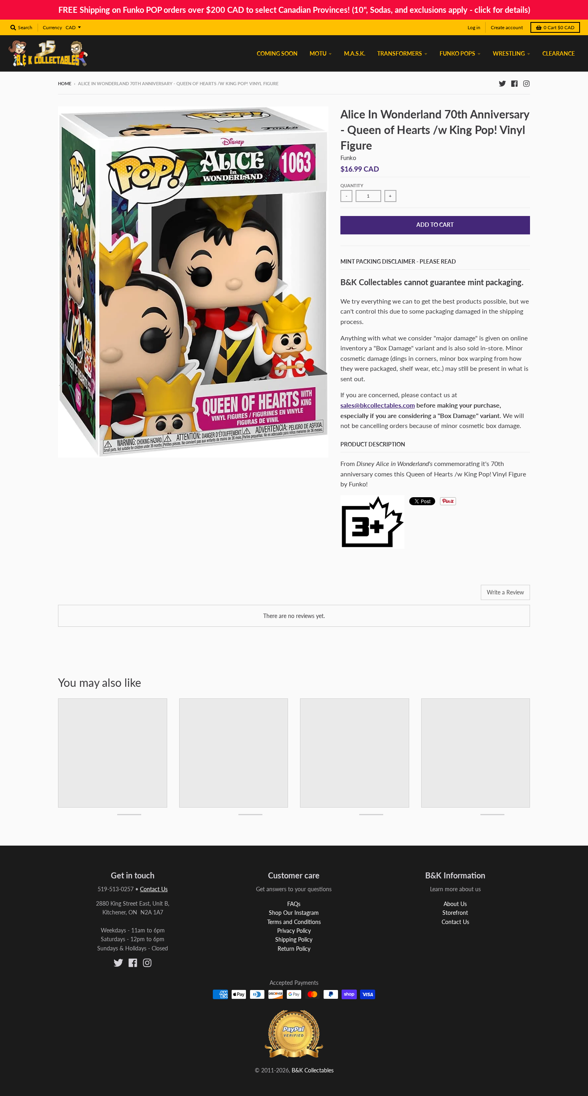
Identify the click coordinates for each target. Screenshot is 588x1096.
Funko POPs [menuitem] (457, 53)
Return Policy (294, 948)
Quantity (351, 185)
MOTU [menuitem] (318, 53)
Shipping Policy (293, 939)
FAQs (293, 903)
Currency (52, 27)
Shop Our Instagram (294, 912)
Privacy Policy (294, 930)
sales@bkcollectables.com (377, 405)
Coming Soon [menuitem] (277, 53)
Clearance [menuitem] (558, 53)
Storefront (455, 912)
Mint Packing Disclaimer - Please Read (398, 261)
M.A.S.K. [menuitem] (354, 53)
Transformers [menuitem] (399, 53)
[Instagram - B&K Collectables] (526, 83)
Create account (507, 27)
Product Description (372, 444)
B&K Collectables (313, 1070)
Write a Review (505, 592)
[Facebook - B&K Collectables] (514, 83)
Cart (559, 27)
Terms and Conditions (294, 921)
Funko (348, 157)
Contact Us (154, 889)
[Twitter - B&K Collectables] (502, 83)
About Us (455, 903)
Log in (474, 27)
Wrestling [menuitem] (509, 53)
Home (64, 83)
